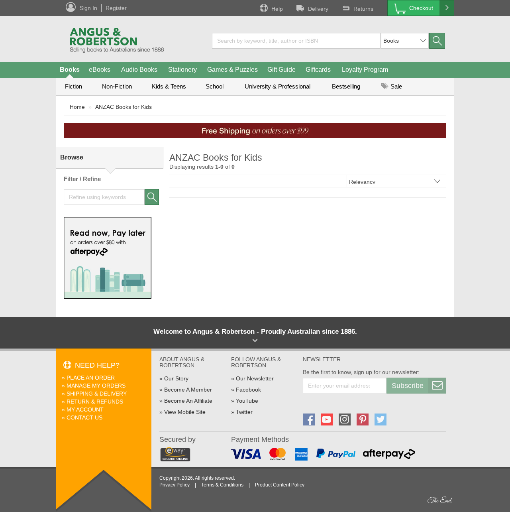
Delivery (318, 9)
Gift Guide (281, 69)
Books (70, 69)
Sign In (88, 8)
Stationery (182, 69)
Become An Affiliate (188, 401)
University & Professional (277, 86)
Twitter (244, 412)
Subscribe (408, 386)
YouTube (247, 401)
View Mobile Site (185, 412)
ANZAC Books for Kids (123, 107)
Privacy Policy (174, 485)
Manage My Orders (96, 385)
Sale (395, 86)
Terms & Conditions (222, 485)
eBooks (99, 69)
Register (116, 8)
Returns (363, 9)
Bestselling (346, 86)
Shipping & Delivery (97, 393)
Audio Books (139, 69)
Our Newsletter (255, 378)
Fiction (73, 86)
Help (277, 9)
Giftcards (318, 69)
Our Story (176, 378)
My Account (85, 409)
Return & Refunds (95, 401)
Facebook (248, 389)
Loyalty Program (365, 69)
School (215, 86)
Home (77, 107)
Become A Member (188, 389)
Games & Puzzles (232, 69)
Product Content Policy (279, 485)
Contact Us (84, 417)
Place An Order (91, 377)
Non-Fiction (117, 86)
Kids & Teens (169, 86)
